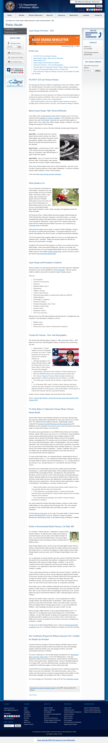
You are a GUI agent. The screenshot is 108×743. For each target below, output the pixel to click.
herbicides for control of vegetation (49, 118)
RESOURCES (67, 704)
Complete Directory (9, 718)
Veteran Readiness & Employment (72, 712)
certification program (72, 679)
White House (27, 722)
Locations (86, 15)
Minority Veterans (68, 718)
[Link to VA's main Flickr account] (97, 9)
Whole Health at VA (39, 60)
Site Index (26, 718)
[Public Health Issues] (15, 57)
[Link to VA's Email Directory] (87, 9)
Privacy (26, 710)
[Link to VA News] (94, 9)
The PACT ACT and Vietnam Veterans (45, 56)
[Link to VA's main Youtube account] (99, 9)
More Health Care (11, 32)
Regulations (27, 712)
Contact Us (98, 15)
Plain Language (68, 720)
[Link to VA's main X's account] (10, 716)
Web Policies (27, 714)
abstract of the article (40, 513)
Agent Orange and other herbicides (50, 174)
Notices (26, 708)
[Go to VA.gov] (22, 6)
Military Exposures (30, 20)
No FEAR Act (27, 716)
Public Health (20, 20)
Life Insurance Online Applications (52, 714)
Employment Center (69, 710)
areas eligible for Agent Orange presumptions (62, 101)
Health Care (11, 20)
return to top (32, 695)
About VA (49, 15)
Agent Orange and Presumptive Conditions (46, 63)
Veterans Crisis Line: (9, 708)
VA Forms (46, 716)
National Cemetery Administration (92, 712)
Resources (61, 15)
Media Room (74, 15)
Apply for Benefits (48, 708)
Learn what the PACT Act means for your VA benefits (56, 740)
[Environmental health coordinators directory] (93, 34)
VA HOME (26, 704)
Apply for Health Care (49, 710)
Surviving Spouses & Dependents (72, 722)
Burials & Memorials (35, 15)
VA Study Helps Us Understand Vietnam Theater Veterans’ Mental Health (55, 67)
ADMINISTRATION (89, 704)
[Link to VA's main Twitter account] (92, 9)
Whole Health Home (55, 251)
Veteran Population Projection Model (48, 376)
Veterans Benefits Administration (92, 710)
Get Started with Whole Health (46, 253)
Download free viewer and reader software (42, 688)
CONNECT (7, 704)
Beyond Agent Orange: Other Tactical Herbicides (48, 58)
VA (6, 20)
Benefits (21, 15)
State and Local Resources (51, 718)
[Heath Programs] (15, 52)
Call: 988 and (8, 710)
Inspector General (28, 724)
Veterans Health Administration (92, 708)
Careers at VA (67, 708)
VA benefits (61, 270)
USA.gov (26, 720)
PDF (69, 46)
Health (9, 15)
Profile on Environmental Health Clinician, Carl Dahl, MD (50, 69)
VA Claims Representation (50, 722)
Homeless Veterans (69, 714)
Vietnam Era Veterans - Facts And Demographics (48, 65)
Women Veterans (68, 716)
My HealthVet (47, 712)
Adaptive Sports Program (70, 724)
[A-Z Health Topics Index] (15, 61)
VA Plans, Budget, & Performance (52, 720)
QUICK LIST (47, 704)
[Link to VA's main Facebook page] (90, 9)
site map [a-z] (81, 10)
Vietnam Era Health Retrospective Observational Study (55, 424)
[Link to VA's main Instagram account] (101, 9)
